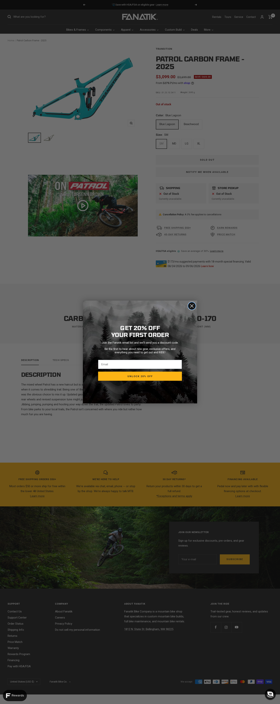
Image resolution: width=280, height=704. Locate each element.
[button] (270, 694)
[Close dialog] (192, 306)
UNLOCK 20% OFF (140, 376)
